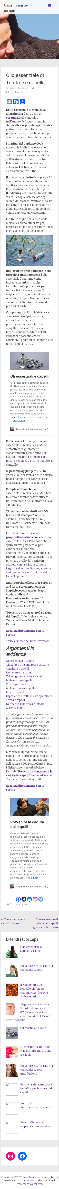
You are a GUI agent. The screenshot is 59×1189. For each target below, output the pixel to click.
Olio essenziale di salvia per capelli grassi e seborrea (45, 923)
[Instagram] (35, 899)
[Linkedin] (29, 899)
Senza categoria (19, 904)
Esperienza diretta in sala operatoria (29, 696)
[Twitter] (40, 899)
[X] (23, 899)
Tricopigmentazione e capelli (24, 676)
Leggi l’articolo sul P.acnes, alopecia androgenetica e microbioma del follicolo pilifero (28, 572)
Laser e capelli (15, 692)
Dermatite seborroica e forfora (25, 703)
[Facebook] (18, 899)
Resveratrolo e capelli (19, 672)
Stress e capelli (15, 700)
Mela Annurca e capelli (20, 688)
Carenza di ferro (16, 707)
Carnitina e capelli (17, 668)
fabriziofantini (14, 92)
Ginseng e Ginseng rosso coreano (27, 664)
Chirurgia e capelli (17, 684)
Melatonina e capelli (19, 680)
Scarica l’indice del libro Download (28, 641)
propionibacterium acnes (23, 537)
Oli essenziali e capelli (20, 660)
